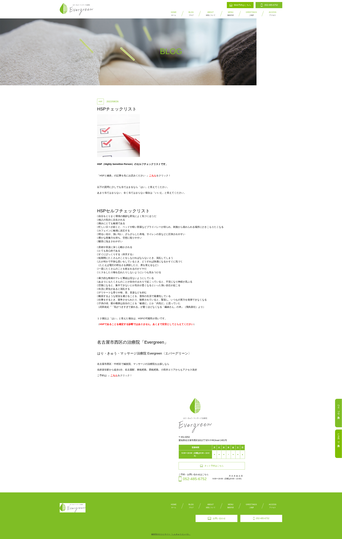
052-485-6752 (262, 518)
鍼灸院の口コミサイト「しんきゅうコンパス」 (171, 534)
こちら (152, 175)
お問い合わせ (219, 518)
